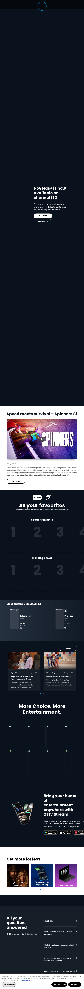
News (68, 648)
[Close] (80, 976)
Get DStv (24, 216)
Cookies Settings (9, 984)
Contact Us (32, 934)
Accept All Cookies (59, 984)
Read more (24, 221)
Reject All (74, 984)
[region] (42, 981)
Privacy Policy (25, 980)
